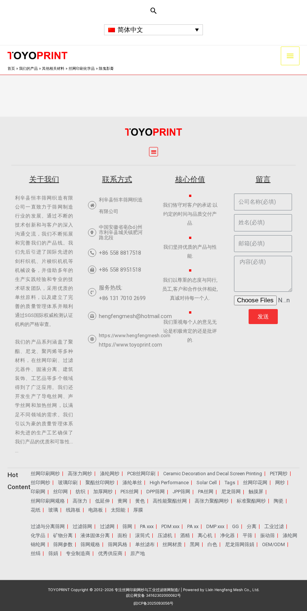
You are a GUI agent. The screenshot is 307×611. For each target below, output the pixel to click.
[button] (153, 151)
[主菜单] (290, 56)
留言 (263, 179)
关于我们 (44, 179)
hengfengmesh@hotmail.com (135, 316)
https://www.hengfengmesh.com (134, 335)
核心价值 (190, 179)
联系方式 (117, 179)
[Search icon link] (153, 10)
